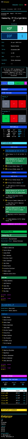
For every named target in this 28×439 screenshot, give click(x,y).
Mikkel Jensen (16, 169)
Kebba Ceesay (7, 317)
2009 (15, 9)
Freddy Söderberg (12, 219)
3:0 (24, 393)
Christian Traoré (8, 258)
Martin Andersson (8, 358)
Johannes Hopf (7, 288)
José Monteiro (11, 185)
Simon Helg (10, 202)
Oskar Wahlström (8, 360)
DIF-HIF (3, 431)
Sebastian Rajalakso (13, 195)
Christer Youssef (8, 330)
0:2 (24, 395)
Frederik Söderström (18, 200)
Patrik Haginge (17, 182)
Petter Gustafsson (8, 325)
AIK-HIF (3, 429)
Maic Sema (6, 291)
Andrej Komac (16, 166)
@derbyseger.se (10, 436)
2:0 (24, 400)
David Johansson (8, 260)
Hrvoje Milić (22, 214)
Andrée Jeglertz (13, 310)
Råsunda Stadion (15, 46)
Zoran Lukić (12, 308)
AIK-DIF (3, 427)
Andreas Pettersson (18, 241)
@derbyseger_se (6, 434)
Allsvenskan (10, 9)
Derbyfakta (15, 4)
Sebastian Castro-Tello (9, 273)
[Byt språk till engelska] (25, 4)
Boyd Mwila (10, 214)
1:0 (24, 397)
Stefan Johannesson (16, 60)
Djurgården (4, 422)
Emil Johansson (10, 159)
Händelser (10, 83)
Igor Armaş (6, 263)
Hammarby (3, 424)
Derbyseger (6, 1)
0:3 (24, 402)
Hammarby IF (19, 69)
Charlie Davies (10, 190)
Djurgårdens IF (8, 70)
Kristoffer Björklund (9, 268)
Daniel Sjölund (7, 319)
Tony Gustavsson (13, 238)
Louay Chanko (21, 192)
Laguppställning (19, 83)
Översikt (4, 83)
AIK (2, 420)
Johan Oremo (7, 327)
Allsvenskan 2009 (5, 13)
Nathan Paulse (9, 154)
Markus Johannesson (8, 355)
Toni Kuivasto (10, 150)
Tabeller (21, 4)
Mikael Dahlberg (8, 335)
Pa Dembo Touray (8, 340)
